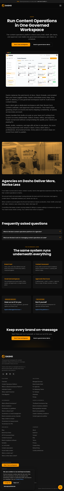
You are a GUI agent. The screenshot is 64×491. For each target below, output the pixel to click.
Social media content (7, 450)
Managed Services (38, 381)
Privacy (35, 443)
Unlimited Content (6, 389)
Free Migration (5, 394)
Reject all (16, 482)
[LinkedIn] (3, 374)
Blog (3, 430)
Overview (4, 381)
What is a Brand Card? (8, 411)
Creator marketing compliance (41, 413)
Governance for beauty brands (10, 421)
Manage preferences (9, 486)
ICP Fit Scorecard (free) (8, 435)
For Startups (36, 392)
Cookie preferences (38, 450)
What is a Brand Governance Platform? (12, 386)
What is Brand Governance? (9, 403)
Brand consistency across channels (11, 416)
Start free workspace (21, 44)
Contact (35, 435)
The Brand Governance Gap (40, 403)
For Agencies (36, 386)
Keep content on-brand (8, 418)
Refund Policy (36, 448)
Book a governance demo (41, 44)
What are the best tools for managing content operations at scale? (25, 238)
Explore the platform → (42, 309)
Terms (34, 440)
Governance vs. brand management (11, 413)
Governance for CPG (7, 423)
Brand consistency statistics (40, 406)
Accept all (7, 482)
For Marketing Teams (38, 389)
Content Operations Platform (9, 384)
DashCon (35, 432)
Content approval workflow (40, 416)
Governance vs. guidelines (9, 408)
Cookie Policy (36, 445)
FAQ (34, 437)
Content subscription (7, 448)
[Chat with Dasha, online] (60, 487)
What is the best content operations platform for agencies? (22, 232)
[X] (13, 374)
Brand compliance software (9, 440)
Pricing (34, 397)
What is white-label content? (9, 455)
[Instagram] (6, 374)
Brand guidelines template (40, 408)
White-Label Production (8, 392)
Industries (35, 394)
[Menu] (60, 5)
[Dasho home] (7, 5)
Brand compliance (6, 406)
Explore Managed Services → (12, 309)
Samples (4, 443)
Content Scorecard (7, 437)
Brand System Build (38, 384)
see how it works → (42, 1)
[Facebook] (10, 374)
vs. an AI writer (6, 445)
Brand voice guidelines (39, 411)
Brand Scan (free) (6, 432)
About (34, 430)
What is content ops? (7, 453)
